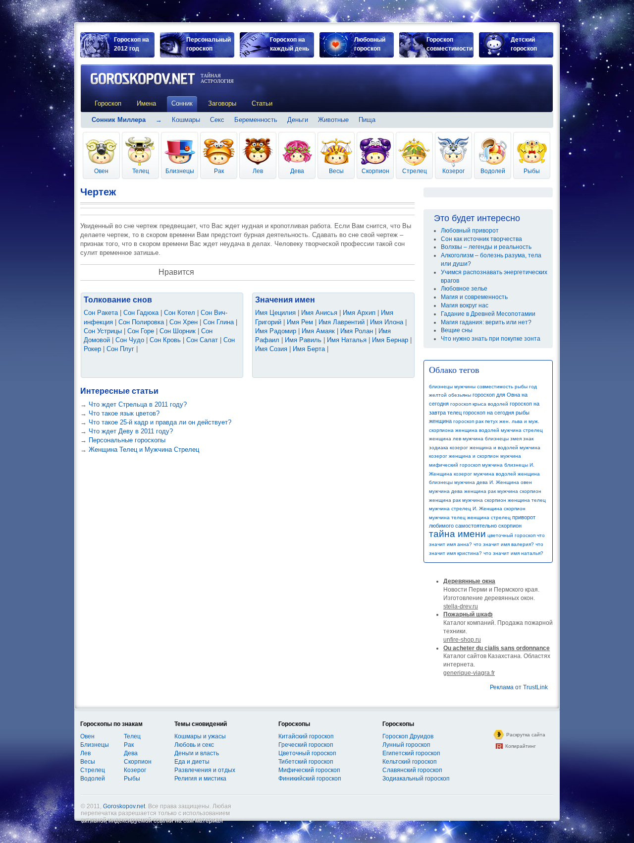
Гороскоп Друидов (407, 736)
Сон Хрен (183, 322)
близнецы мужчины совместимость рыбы (478, 386)
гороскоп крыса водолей (479, 404)
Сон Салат (202, 340)
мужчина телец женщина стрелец (470, 517)
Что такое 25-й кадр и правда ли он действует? (160, 422)
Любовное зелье (464, 288)
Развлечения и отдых (204, 770)
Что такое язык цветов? (124, 413)
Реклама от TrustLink (519, 687)
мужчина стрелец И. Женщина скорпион (477, 508)
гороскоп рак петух (475, 421)
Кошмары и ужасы (200, 736)
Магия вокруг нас (464, 305)
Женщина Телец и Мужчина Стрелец (144, 449)
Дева (297, 171)
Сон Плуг (120, 349)
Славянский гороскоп (412, 770)
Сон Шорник (177, 331)
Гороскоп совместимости (449, 44)
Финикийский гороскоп (309, 778)
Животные (333, 119)
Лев (258, 171)
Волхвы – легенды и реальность (486, 246)
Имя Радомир (275, 331)
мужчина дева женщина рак (462, 491)
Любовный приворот (470, 230)
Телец (140, 171)
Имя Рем (300, 322)
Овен (101, 171)
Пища (367, 119)
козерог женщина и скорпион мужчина (475, 456)
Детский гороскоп (524, 44)
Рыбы (532, 171)
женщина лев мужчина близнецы (469, 438)
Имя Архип (359, 312)
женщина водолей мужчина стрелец (499, 430)
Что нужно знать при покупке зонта (490, 338)
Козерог (453, 171)
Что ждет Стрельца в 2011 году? (138, 404)
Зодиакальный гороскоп (416, 778)
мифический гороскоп (454, 465)
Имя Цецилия (275, 312)
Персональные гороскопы (127, 440)
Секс (217, 119)
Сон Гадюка (140, 312)
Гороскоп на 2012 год (131, 44)
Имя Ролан (356, 331)
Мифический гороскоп (309, 770)
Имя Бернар (390, 340)
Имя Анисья (319, 312)
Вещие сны (457, 330)
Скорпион (375, 171)
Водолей (492, 171)
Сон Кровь (165, 340)
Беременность (255, 119)
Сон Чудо (129, 340)
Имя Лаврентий (341, 322)
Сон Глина (218, 322)
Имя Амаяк (318, 331)
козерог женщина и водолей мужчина (495, 447)
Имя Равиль (303, 340)
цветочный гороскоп (511, 535)
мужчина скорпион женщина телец (504, 500)
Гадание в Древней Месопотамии (488, 313)
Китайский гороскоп (306, 736)
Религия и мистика (200, 778)
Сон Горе (140, 331)
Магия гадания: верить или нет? (486, 322)
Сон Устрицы (103, 331)
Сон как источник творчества (481, 239)
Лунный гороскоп (406, 744)
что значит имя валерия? (504, 544)
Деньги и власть (196, 753)
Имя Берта (309, 349)
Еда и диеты (192, 761)
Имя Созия (271, 349)
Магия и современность (474, 297)
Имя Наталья (347, 340)
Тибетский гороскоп (305, 761)
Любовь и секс (194, 744)
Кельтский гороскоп (409, 761)
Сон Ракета (101, 312)
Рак (219, 171)
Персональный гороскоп (208, 44)
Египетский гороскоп (411, 753)
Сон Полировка (141, 322)
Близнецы (179, 171)
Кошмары (186, 119)
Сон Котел (179, 312)
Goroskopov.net (124, 806)
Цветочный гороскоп (307, 753)
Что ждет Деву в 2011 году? (131, 431)
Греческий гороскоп (305, 744)
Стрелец (414, 171)
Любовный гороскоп (369, 44)
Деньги (297, 119)
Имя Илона (386, 322)
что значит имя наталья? (513, 553)
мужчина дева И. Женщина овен (493, 482)
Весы (336, 171)
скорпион (510, 526)
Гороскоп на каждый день (289, 44)
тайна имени (457, 534)
